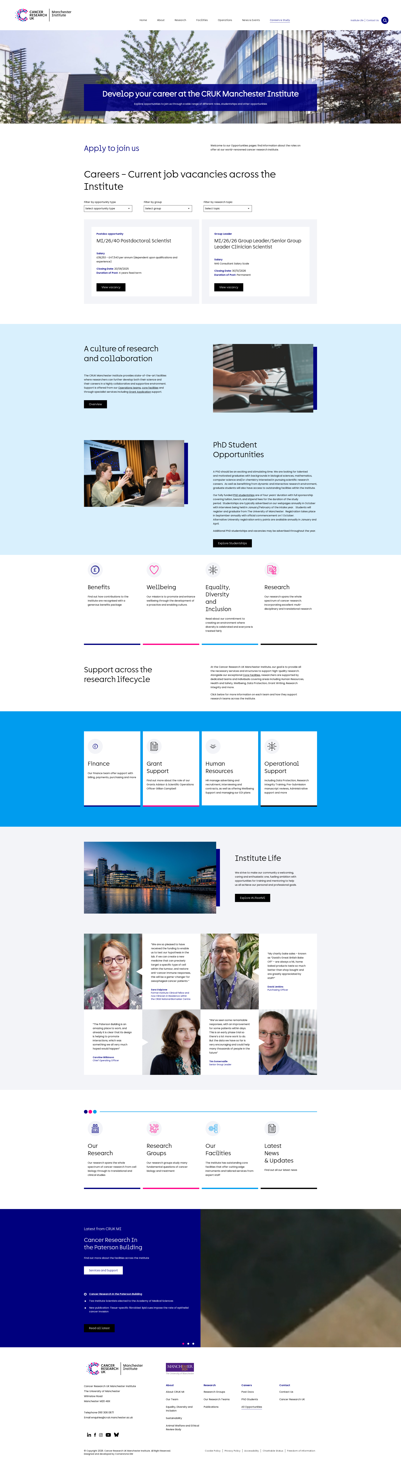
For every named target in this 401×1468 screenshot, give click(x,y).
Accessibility (251, 1450)
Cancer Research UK (292, 1399)
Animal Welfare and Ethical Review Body (182, 1427)
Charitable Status (273, 1450)
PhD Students (249, 1399)
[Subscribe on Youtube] (108, 1435)
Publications (211, 1407)
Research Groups (214, 1392)
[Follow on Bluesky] (116, 1435)
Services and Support (103, 1270)
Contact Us (372, 20)
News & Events (251, 20)
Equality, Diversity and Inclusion (179, 1408)
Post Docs (247, 1392)
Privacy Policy (233, 1450)
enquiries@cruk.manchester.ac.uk (112, 1417)
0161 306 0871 (106, 1412)
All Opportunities (251, 1407)
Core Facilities (251, 675)
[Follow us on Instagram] (101, 1435)
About (161, 20)
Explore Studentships (232, 543)
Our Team (172, 1399)
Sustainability (174, 1418)
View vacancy (111, 287)
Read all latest (99, 1328)
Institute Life (357, 20)
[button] (183, 1344)
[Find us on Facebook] (95, 1435)
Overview (95, 404)
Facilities (202, 20)
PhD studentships (244, 495)
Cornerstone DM (124, 1453)
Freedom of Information (301, 1450)
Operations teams (129, 388)
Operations (225, 20)
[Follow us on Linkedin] (89, 1435)
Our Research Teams (217, 1399)
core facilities (150, 388)
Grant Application (140, 392)
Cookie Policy (213, 1450)
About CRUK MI (175, 1392)
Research (180, 20)
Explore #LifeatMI (252, 897)
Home (143, 20)
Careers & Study (280, 20)
